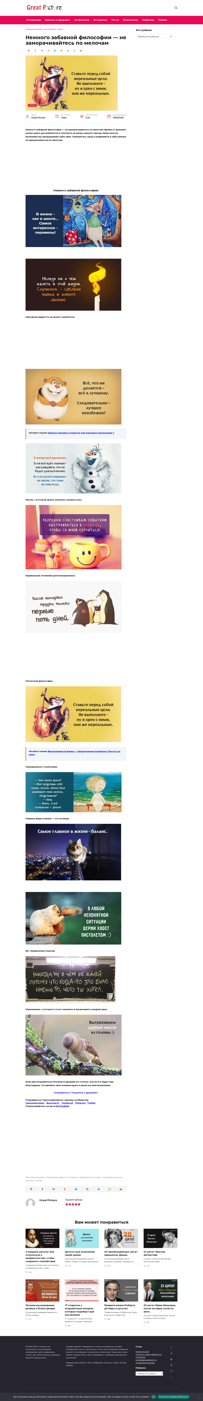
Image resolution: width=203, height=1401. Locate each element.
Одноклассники (35, 1103)
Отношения (33, 20)
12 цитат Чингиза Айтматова (154, 1253)
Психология (130, 20)
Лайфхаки (148, 20)
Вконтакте (53, 1103)
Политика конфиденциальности (173, 1397)
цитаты (30, 1180)
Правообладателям (145, 1363)
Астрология (81, 20)
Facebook (67, 1103)
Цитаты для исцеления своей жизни (80, 1253)
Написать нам (142, 1352)
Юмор (60, 29)
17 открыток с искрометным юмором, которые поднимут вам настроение (79, 1310)
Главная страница (34, 29)
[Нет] (199, 1396)
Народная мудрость (57, 1177)
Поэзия (162, 20)
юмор (39, 1180)
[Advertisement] (76, 164)
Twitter (91, 1103)
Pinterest (80, 1103)
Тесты (115, 20)
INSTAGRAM (62, 1106)
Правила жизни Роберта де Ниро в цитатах (119, 1307)
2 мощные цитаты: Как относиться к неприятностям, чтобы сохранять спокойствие (40, 1256)
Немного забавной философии (85, 1177)
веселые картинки (36, 1177)
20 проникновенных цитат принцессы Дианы (121, 1253)
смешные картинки (113, 1177)
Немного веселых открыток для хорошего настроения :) (81, 433)
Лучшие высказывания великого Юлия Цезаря (40, 1307)
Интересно (100, 20)
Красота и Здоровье (57, 20)
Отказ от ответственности (148, 1354)
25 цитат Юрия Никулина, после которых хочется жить (160, 1308)
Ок (153, 1397)
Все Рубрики (50, 29)
